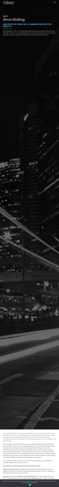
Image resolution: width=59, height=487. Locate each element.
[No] (57, 483)
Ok (30, 484)
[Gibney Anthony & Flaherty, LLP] (9, 2)
